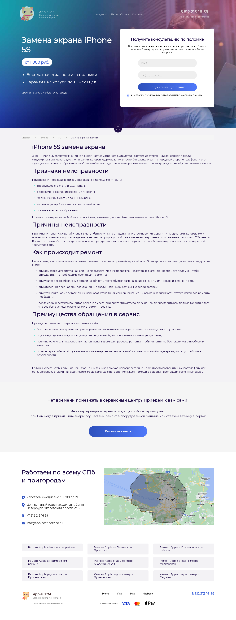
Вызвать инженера (118, 431)
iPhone (44, 137)
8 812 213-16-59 (203, 594)
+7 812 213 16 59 (37, 515)
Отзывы (124, 14)
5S (59, 137)
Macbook (148, 593)
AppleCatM (47, 595)
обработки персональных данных (181, 95)
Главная (26, 137)
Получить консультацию (167, 87)
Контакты (137, 14)
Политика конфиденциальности (48, 603)
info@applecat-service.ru (44, 523)
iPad (119, 593)
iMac (132, 593)
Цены (114, 14)
